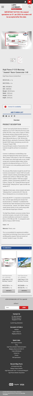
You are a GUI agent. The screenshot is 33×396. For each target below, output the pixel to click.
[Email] (6, 116)
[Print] (9, 116)
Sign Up (19, 331)
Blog (16, 344)
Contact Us (16, 353)
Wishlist (16, 329)
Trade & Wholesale (16, 351)
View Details (8, 290)
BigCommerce (11, 393)
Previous (2, 40)
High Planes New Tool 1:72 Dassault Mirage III (16, 370)
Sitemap (19, 391)
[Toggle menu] (2, 7)
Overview (16, 120)
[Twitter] (11, 116)
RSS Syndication (16, 357)
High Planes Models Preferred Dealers (16, 347)
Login (13, 331)
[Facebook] (3, 116)
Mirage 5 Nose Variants (16, 368)
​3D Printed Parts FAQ (16, 366)
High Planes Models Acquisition (16, 372)
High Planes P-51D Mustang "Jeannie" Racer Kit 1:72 (7, 281)
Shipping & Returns (16, 333)
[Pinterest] (14, 116)
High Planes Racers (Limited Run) (7, 276)
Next (30, 40)
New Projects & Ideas (16, 342)
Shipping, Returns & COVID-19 (16, 349)
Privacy (16, 355)
